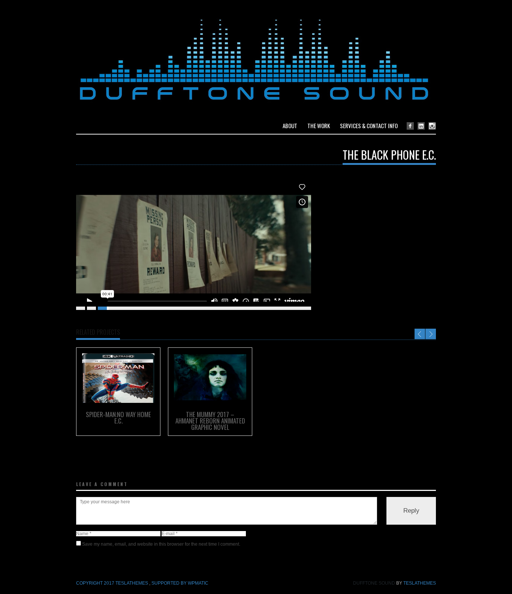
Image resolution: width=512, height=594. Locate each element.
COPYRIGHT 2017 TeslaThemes (112, 583)
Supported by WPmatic (179, 583)
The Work (318, 125)
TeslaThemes (419, 583)
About (290, 125)
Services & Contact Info (369, 125)
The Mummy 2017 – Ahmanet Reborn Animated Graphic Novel (210, 421)
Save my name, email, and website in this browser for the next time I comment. (161, 544)
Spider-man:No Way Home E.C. (118, 417)
